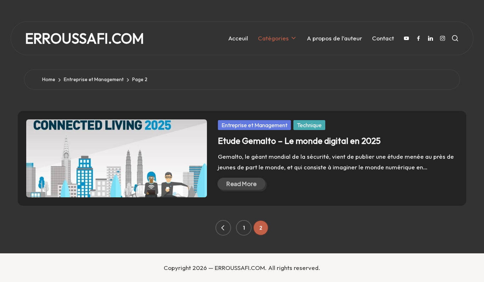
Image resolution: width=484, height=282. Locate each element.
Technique (309, 125)
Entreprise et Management (254, 125)
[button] (223, 228)
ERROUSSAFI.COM (84, 38)
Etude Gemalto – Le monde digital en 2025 (299, 140)
